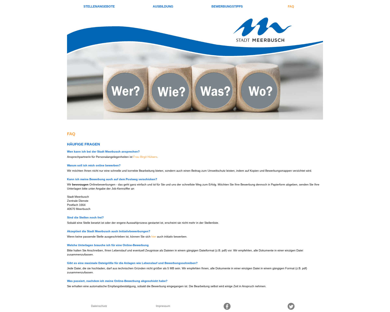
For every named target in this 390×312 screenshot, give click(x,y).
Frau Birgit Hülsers (145, 156)
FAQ (291, 6)
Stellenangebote (99, 6)
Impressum (163, 306)
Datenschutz (99, 306)
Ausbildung (163, 6)
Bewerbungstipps (227, 6)
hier (153, 236)
